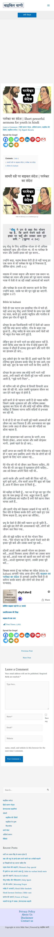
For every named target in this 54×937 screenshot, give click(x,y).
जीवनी (5, 813)
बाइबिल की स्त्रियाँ (11, 817)
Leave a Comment (10, 127)
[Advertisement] (27, 48)
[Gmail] (43, 139)
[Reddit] (21, 139)
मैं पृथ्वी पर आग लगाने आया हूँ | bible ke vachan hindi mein (25, 871)
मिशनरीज (9, 826)
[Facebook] (5, 139)
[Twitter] (16, 139)
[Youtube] (38, 139)
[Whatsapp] (11, 139)
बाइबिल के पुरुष (11, 822)
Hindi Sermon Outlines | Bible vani (17, 893)
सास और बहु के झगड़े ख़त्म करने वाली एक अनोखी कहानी (21, 859)
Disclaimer (27, 918)
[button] (27, 15)
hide (16, 158)
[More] (16, 144)
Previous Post (27, 651)
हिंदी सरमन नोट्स (25, 127)
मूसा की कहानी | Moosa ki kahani (15, 876)
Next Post (27, 658)
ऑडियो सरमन (36, 127)
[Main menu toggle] (48, 5)
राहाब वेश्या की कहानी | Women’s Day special (19, 867)
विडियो (5, 839)
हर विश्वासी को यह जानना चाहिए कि (14, 863)
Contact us (27, 921)
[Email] (11, 144)
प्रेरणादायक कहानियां (10, 809)
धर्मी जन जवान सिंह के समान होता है (15, 854)
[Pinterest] (32, 139)
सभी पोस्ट (6, 830)
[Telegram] (5, 144)
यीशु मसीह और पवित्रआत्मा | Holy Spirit (17, 880)
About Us (27, 915)
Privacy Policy (27, 911)
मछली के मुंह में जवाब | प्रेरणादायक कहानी (17, 901)
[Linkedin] (27, 139)
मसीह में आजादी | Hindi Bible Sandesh (17, 889)
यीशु (13, 230)
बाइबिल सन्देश (12, 130)
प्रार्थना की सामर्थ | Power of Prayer (15, 897)
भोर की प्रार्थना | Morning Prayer (15, 884)
